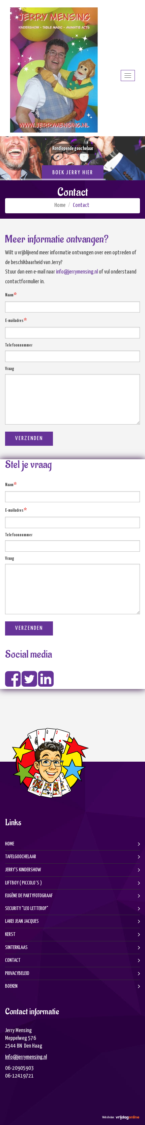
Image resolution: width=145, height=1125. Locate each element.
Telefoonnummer (18, 345)
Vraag (9, 369)
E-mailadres (16, 320)
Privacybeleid (17, 973)
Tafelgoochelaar (20, 856)
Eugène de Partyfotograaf (29, 895)
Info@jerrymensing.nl (26, 1057)
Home (59, 205)
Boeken (11, 986)
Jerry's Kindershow (23, 869)
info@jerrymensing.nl (77, 272)
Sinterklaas (16, 947)
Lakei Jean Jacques (22, 921)
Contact (13, 960)
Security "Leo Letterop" (26, 908)
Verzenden (29, 438)
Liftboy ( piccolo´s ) (23, 882)
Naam (11, 295)
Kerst (10, 934)
